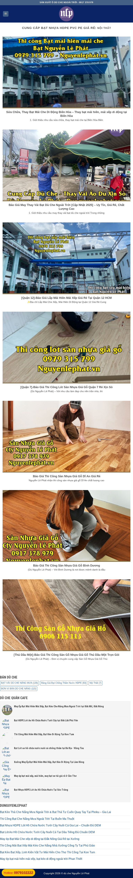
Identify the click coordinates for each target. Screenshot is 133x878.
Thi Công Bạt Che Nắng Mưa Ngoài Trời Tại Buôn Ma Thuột (37, 818)
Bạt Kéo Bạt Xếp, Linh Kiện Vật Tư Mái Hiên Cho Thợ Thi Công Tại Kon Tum (47, 852)
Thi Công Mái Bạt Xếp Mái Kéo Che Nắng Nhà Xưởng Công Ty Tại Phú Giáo (47, 845)
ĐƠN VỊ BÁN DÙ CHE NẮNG (18, 688)
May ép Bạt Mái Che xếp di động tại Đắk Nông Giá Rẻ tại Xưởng (39, 838)
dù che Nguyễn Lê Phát (76, 873)
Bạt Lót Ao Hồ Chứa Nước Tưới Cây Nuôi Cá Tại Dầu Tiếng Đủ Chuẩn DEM (47, 832)
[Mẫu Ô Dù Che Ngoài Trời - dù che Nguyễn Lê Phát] (66, 14)
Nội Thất (95, 683)
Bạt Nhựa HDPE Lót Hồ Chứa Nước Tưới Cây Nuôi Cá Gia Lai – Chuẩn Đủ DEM (50, 825)
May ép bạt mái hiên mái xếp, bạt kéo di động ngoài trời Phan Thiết (41, 858)
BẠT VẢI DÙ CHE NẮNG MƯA (19, 683)
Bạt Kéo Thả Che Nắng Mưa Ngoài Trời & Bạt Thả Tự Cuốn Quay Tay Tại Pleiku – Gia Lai (55, 812)
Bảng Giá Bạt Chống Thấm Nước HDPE (63, 683)
